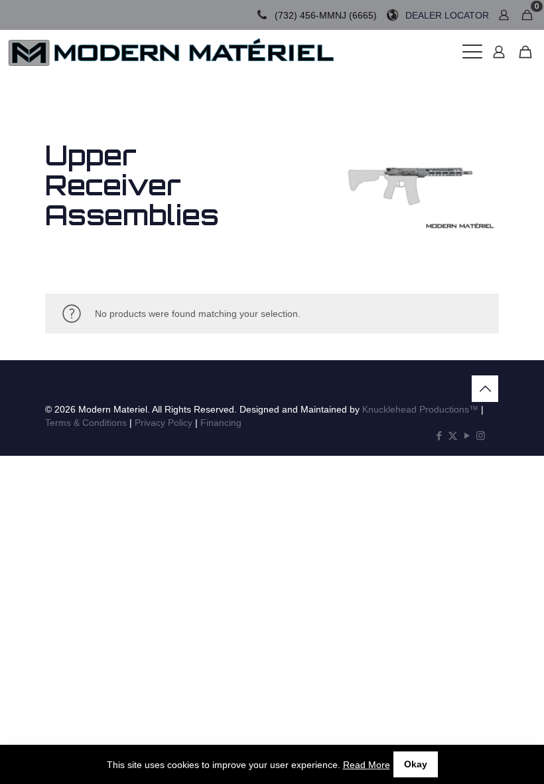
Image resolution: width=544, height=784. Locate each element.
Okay (415, 764)
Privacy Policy (163, 422)
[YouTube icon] (467, 435)
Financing (220, 422)
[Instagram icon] (481, 435)
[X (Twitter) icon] (453, 435)
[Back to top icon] (485, 389)
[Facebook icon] (439, 435)
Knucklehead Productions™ (420, 409)
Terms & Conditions (86, 422)
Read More (366, 764)
